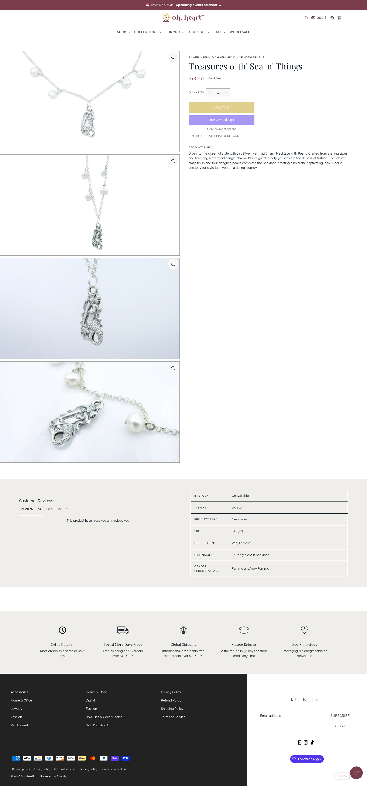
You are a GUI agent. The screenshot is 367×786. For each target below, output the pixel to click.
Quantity (196, 92)
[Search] (306, 18)
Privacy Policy (171, 692)
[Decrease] (210, 93)
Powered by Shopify (53, 776)
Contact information (113, 769)
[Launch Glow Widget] (356, 772)
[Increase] (226, 93)
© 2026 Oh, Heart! (22, 776)
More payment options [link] (221, 129)
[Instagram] (306, 742)
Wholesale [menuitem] (240, 32)
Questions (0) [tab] (56, 509)
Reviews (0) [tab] (31, 509)
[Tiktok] (312, 742)
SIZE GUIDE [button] (197, 136)
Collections (146, 32)
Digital (90, 700)
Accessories (19, 692)
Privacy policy (42, 769)
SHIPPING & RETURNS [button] (225, 136)
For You (173, 32)
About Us (197, 32)
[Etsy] (299, 742)
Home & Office (21, 700)
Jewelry (16, 708)
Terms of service (64, 769)
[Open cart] (339, 18)
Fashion (16, 717)
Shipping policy (88, 769)
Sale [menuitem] (218, 32)
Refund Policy (171, 700)
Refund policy (21, 769)
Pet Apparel (19, 725)
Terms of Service (173, 717)
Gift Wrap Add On (98, 725)
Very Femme (241, 543)
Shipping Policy (172, 708)
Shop (122, 32)
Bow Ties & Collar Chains (104, 717)
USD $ (322, 18)
